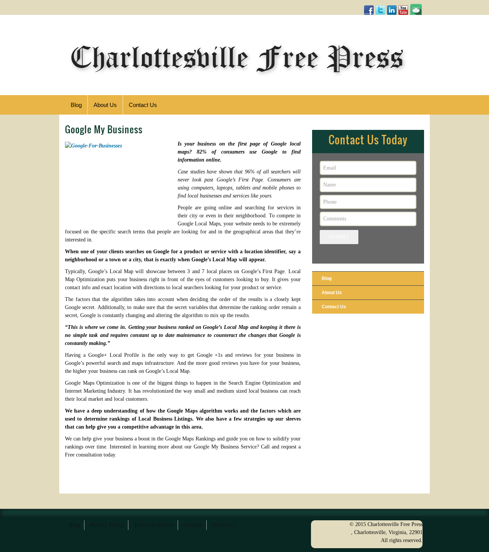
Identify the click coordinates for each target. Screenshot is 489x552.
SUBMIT (339, 237)
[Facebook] (369, 10)
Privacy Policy (107, 525)
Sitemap (192, 525)
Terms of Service (154, 525)
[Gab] (416, 8)
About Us (332, 292)
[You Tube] (403, 10)
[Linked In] (392, 10)
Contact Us (334, 306)
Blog (327, 278)
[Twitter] (380, 10)
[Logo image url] (237, 56)
